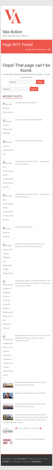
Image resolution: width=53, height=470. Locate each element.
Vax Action (12, 31)
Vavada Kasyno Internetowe (26, 103)
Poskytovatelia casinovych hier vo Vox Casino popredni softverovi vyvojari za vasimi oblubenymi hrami (32, 338)
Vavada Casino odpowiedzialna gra (29, 141)
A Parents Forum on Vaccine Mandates (30, 439)
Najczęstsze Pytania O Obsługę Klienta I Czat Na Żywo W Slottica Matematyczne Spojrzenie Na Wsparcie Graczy (32, 283)
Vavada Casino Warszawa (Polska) (28, 120)
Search (40, 82)
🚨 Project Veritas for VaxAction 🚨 (28, 428)
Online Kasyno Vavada (24, 227)
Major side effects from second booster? (30, 393)
